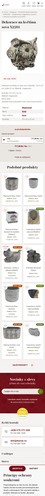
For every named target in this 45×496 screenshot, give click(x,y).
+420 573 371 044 (20, 430)
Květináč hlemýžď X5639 (33, 269)
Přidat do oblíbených (22, 157)
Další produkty (20, 365)
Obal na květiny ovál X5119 (11, 346)
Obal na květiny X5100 (33, 196)
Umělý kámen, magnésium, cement (24, 14)
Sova (24, 115)
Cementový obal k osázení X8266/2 (33, 230)
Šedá (24, 111)
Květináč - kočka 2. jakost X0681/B (11, 269)
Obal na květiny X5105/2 (11, 307)
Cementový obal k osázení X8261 (33, 307)
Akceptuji (17, 468)
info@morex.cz (19, 440)
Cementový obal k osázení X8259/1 (33, 346)
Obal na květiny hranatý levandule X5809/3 (11, 232)
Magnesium (27, 108)
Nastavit (33, 468)
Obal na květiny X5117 (12, 196)
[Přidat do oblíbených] (5, 177)
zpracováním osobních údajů (23, 402)
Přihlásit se (40, 391)
